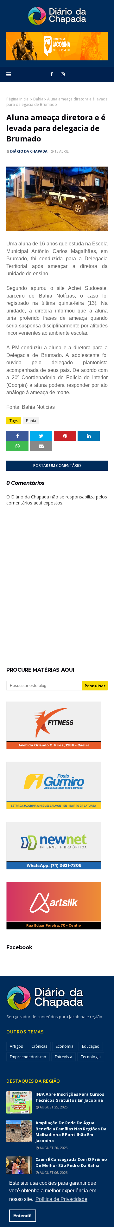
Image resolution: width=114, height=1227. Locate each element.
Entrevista (63, 1056)
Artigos (16, 1046)
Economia (64, 1046)
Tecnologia (91, 1056)
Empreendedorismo (28, 1056)
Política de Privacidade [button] (61, 1199)
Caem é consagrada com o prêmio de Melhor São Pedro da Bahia (71, 1162)
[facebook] (51, 74)
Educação (90, 1046)
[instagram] (62, 74)
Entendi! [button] (22, 1215)
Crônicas (39, 1046)
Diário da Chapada (29, 151)
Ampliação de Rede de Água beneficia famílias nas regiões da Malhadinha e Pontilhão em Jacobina (70, 1132)
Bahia (38, 99)
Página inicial (17, 99)
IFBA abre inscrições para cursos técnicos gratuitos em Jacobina (69, 1097)
